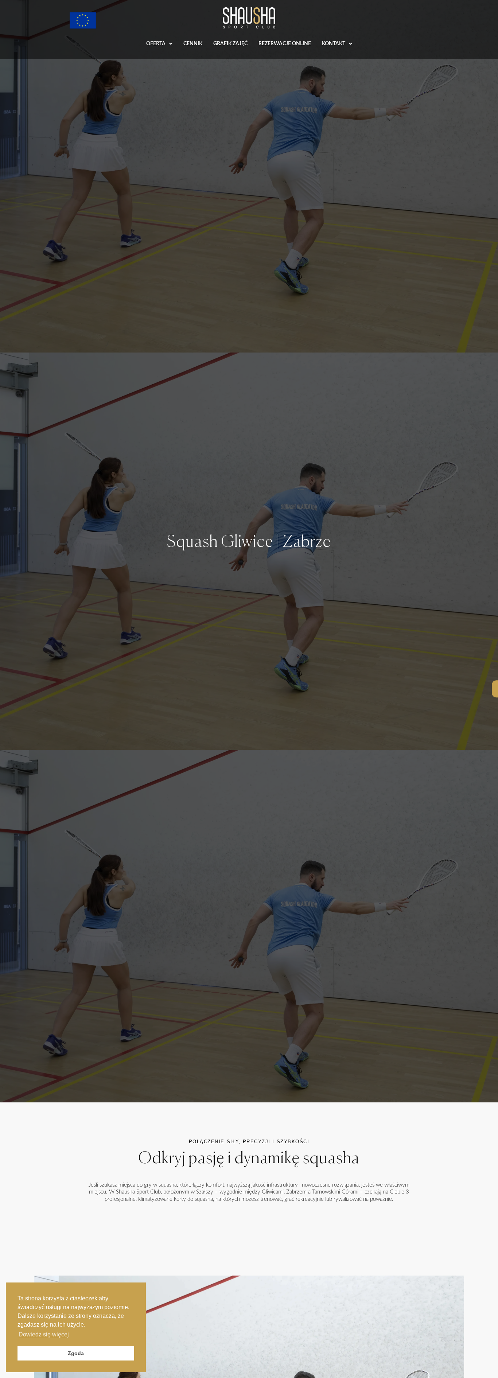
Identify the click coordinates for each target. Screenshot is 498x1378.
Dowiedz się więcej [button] (44, 1334)
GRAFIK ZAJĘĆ (230, 43)
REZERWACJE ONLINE (284, 43)
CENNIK (192, 43)
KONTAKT (333, 43)
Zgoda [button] (76, 1353)
